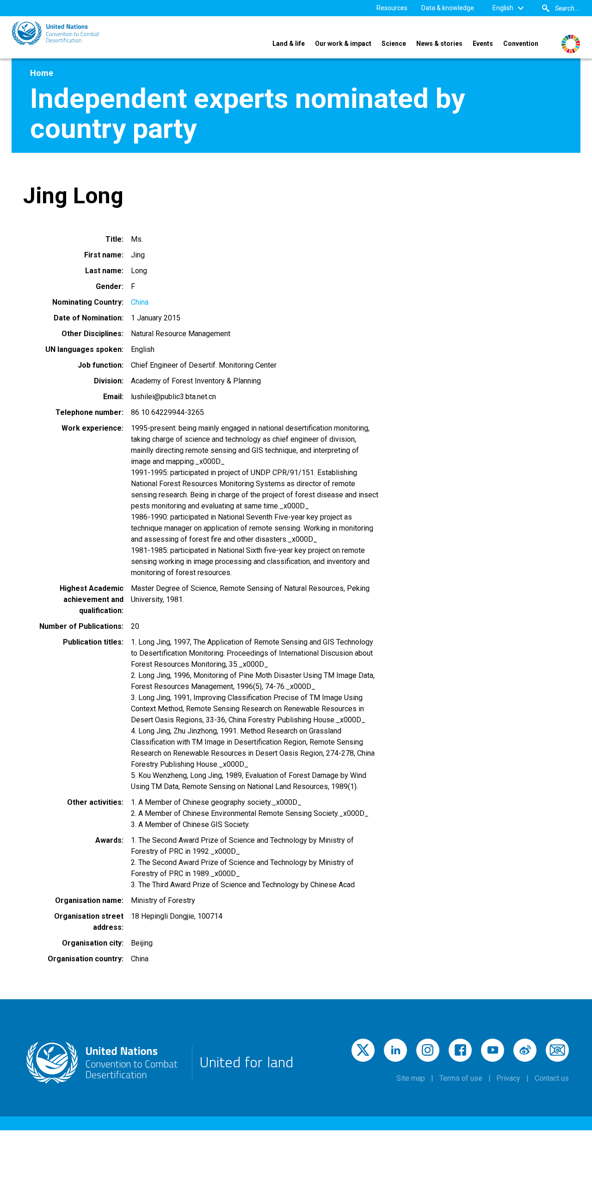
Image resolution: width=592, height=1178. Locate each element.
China (139, 302)
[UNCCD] (55, 33)
